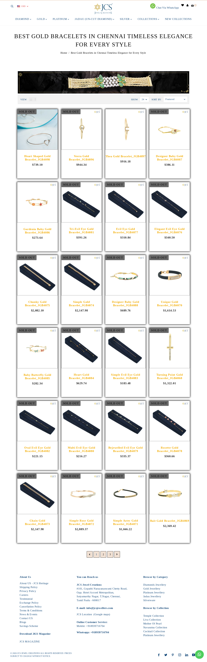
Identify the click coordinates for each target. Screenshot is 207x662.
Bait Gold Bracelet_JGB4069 (169, 520)
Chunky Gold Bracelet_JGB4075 (37, 303)
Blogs (23, 622)
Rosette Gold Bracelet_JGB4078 (169, 449)
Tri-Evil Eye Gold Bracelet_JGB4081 (81, 230)
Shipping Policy (29, 587)
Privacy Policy (28, 591)
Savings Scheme (29, 626)
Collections (148, 19)
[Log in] (187, 5)
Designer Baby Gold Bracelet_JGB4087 (169, 157)
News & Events (28, 614)
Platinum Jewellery (154, 592)
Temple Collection (153, 615)
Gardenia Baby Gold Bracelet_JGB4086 (37, 230)
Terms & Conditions (31, 610)
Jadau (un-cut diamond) (94, 19)
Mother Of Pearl (152, 623)
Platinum (60, 19)
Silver (125, 19)
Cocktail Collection (154, 631)
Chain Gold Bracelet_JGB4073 (37, 522)
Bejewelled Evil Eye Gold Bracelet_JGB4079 (125, 449)
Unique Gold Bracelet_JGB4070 (169, 303)
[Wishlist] (182, 5)
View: (23, 99)
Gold (41, 19)
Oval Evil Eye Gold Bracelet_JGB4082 (37, 449)
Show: (134, 99)
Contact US (26, 618)
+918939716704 (95, 626)
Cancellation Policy (31, 606)
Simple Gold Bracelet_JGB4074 (81, 303)
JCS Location (84, 614)
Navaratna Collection (155, 627)
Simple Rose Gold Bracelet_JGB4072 (81, 522)
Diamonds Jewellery (154, 584)
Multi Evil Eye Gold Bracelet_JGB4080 (81, 449)
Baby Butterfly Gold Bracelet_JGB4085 (37, 376)
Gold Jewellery (151, 588)
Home (63, 52)
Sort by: (157, 99)
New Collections (178, 19)
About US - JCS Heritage (34, 583)
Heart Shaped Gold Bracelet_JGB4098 (37, 157)
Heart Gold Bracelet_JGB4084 (81, 376)
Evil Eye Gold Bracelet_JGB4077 (125, 230)
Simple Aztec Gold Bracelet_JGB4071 (125, 522)
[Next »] (117, 554)
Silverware (149, 600)
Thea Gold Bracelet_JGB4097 (125, 156)
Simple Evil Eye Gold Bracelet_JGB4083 (125, 376)
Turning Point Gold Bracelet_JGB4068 (169, 376)
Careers (24, 595)
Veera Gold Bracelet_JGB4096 (81, 157)
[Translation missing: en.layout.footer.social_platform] (159, 654)
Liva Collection (152, 619)
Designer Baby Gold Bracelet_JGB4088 (125, 303)
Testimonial (26, 598)
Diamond (22, 19)
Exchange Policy (29, 602)
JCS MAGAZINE (30, 641)
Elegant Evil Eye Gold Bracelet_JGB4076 (169, 230)
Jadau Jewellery (152, 596)
